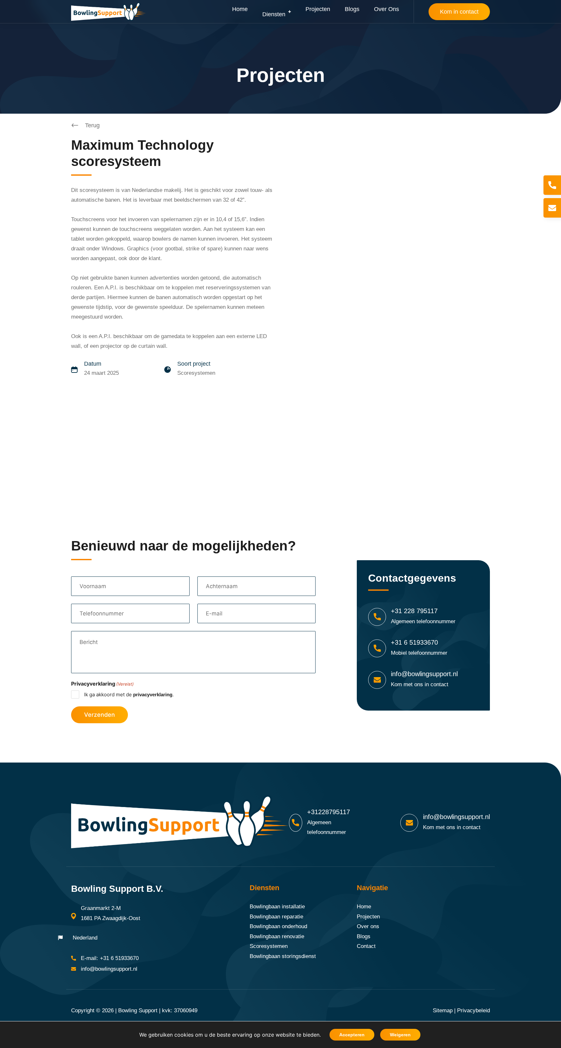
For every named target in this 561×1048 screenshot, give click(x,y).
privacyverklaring (152, 694)
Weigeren (400, 1034)
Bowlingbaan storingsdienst (283, 956)
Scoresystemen (269, 946)
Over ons (368, 926)
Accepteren (352, 1034)
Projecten (368, 917)
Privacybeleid (473, 1010)
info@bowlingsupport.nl (424, 673)
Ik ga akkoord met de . (129, 694)
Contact (366, 946)
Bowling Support (137, 1010)
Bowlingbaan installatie (277, 906)
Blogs (363, 936)
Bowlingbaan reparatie (276, 917)
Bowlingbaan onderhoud (278, 926)
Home (364, 906)
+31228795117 (328, 811)
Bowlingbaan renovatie (277, 936)
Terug (92, 125)
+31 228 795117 (414, 610)
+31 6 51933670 (414, 642)
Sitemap (443, 1010)
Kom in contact (459, 11)
